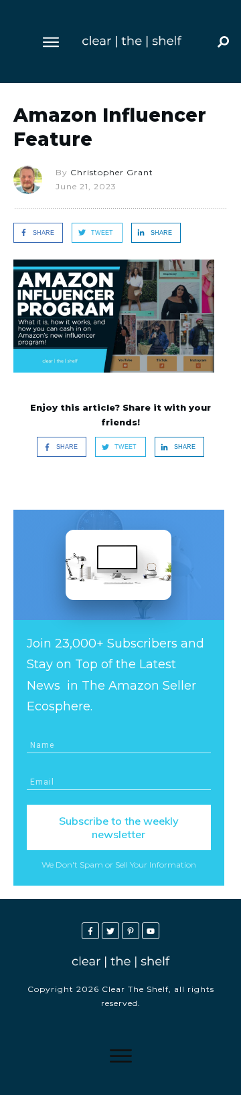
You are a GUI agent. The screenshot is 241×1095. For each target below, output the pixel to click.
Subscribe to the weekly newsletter (119, 827)
